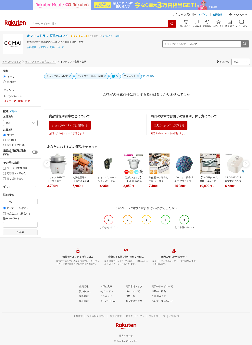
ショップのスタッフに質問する (70, 125)
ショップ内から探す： (176, 44)
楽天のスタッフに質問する (169, 125)
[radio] (4, 76)
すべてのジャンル (12, 96)
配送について (57, 47)
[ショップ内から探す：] (244, 44)
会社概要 (31, 47)
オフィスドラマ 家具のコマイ (48, 35)
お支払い (43, 47)
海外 (14, 111)
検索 (21, 232)
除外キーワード (11, 218)
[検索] (172, 24)
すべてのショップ (11, 61)
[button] (238, 15)
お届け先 (8, 116)
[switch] (35, 152)
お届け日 (8, 129)
